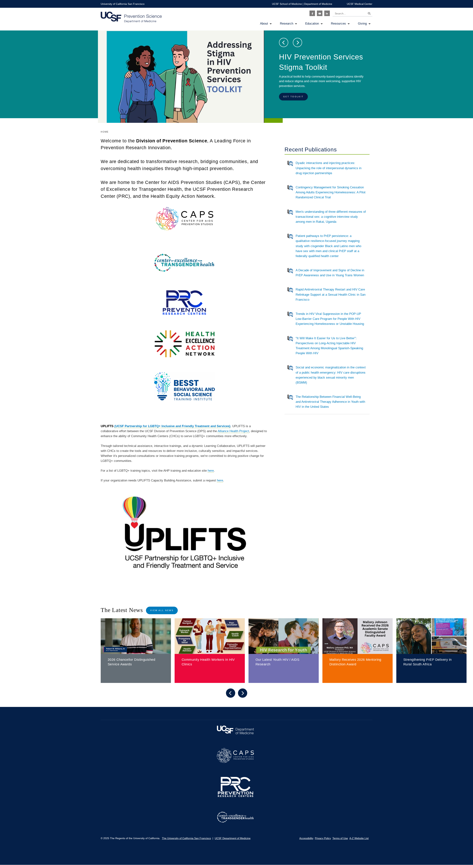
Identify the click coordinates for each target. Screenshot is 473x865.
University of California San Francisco (122, 3)
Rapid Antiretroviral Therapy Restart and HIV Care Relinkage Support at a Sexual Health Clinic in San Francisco (330, 294)
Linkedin (327, 13)
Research (286, 23)
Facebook (312, 13)
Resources (338, 23)
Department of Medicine (318, 3)
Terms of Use (340, 838)
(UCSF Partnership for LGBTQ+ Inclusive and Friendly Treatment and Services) (172, 426)
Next (297, 42)
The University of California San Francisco (186, 838)
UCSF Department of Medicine (233, 838)
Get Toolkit (293, 96)
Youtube (319, 13)
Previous (283, 42)
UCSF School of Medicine (287, 3)
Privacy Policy (323, 838)
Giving (362, 23)
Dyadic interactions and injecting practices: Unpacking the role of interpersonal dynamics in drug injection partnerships (328, 168)
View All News (161, 610)
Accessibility (306, 838)
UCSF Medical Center (359, 3)
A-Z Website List (359, 838)
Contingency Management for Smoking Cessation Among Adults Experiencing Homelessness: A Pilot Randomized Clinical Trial (330, 192)
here (211, 470)
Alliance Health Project (233, 431)
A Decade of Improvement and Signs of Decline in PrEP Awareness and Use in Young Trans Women (330, 273)
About (264, 23)
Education (312, 23)
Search (368, 14)
